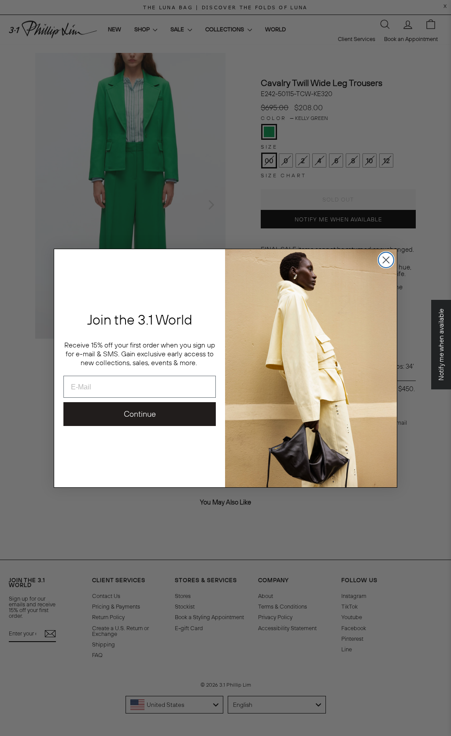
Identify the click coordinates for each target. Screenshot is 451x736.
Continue (140, 414)
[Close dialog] (386, 260)
